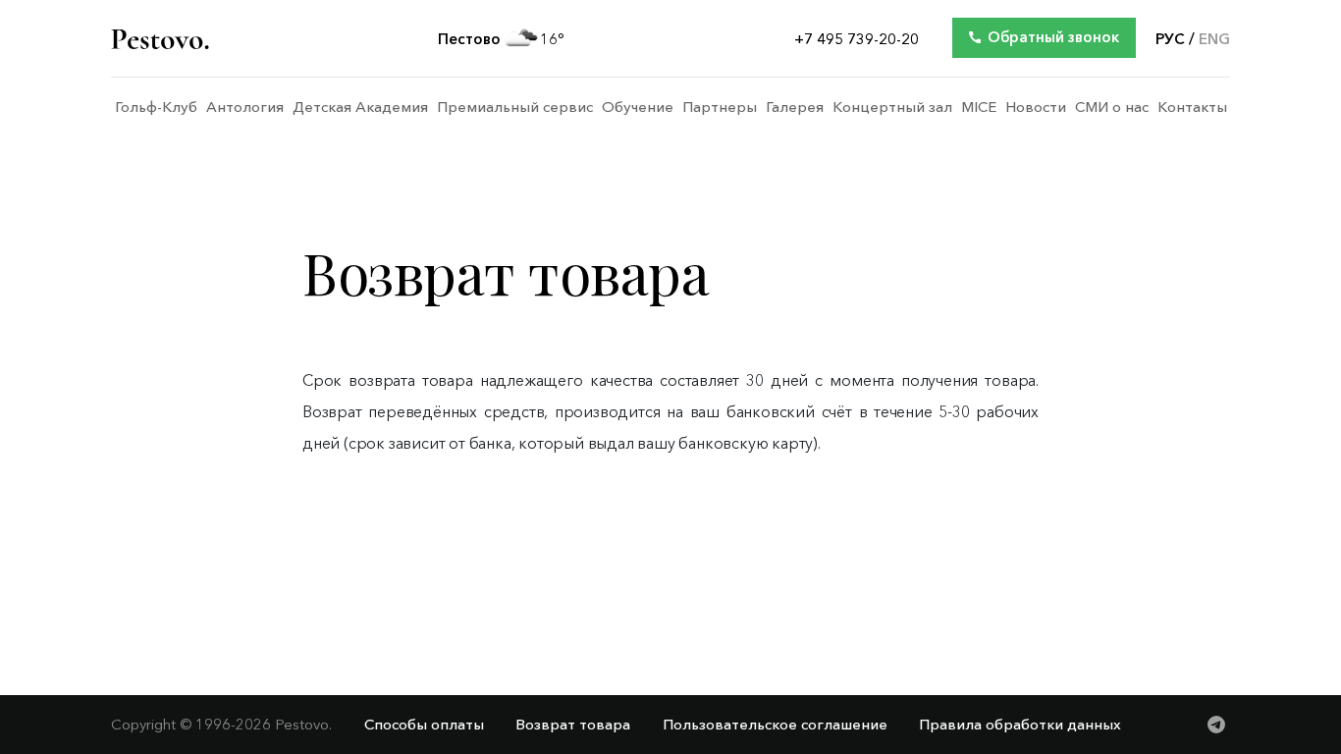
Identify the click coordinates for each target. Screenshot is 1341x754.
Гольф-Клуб (156, 107)
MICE (978, 107)
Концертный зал (892, 107)
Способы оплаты (424, 724)
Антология (245, 107)
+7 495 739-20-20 (856, 39)
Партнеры (719, 107)
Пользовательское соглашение (775, 724)
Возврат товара (572, 724)
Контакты (1192, 107)
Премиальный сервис (515, 107)
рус (1170, 39)
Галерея (795, 107)
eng (1214, 39)
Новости (1035, 107)
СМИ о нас (1112, 107)
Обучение (637, 107)
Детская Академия (360, 107)
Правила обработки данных (1020, 724)
